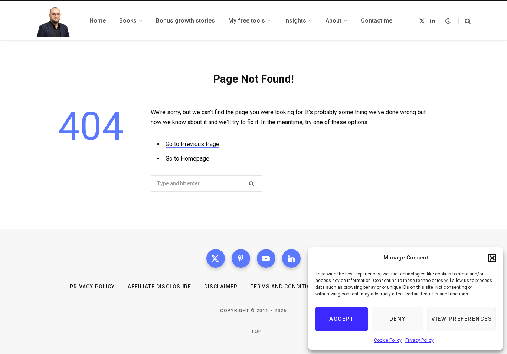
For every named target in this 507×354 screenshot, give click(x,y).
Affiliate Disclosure (159, 287)
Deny (397, 318)
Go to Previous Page (192, 144)
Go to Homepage (187, 158)
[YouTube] (266, 258)
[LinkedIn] (291, 258)
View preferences (461, 318)
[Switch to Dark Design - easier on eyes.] (448, 21)
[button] (492, 258)
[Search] (464, 21)
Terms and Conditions (285, 287)
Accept (341, 318)
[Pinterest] (241, 258)
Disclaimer (221, 287)
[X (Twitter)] (215, 258)
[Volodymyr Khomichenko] (54, 20)
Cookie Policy (388, 340)
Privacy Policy (419, 340)
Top (256, 331)
